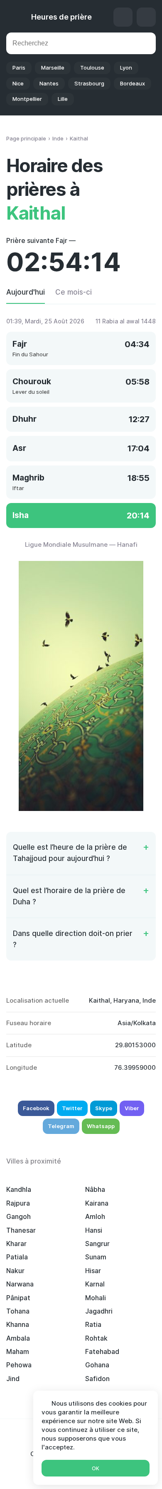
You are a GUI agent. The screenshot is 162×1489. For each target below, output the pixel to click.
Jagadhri (99, 1311)
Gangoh (18, 1216)
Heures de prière (61, 17)
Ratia (93, 1324)
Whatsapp (101, 1126)
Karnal (95, 1284)
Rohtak (96, 1338)
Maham (17, 1351)
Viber (132, 1108)
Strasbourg (89, 83)
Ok (95, 1468)
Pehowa (19, 1365)
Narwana (20, 1284)
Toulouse (92, 67)
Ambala (18, 1338)
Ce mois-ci (73, 292)
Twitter (72, 1108)
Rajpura (18, 1203)
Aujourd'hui (25, 292)
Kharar (16, 1243)
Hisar (93, 1270)
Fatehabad (102, 1351)
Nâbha (95, 1189)
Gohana (97, 1365)
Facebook (36, 1108)
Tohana (17, 1311)
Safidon (97, 1378)
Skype (103, 1108)
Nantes (49, 83)
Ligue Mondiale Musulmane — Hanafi (81, 544)
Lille (63, 98)
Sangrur (97, 1243)
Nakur (15, 1270)
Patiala (17, 1257)
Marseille (52, 67)
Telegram (61, 1126)
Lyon (126, 67)
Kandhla (18, 1189)
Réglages (146, 17)
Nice (18, 83)
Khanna (17, 1324)
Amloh (95, 1216)
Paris (18, 67)
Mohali (95, 1298)
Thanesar (21, 1230)
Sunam (95, 1257)
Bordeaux (132, 83)
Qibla (123, 17)
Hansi (93, 1230)
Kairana (96, 1203)
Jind (13, 1378)
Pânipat (18, 1298)
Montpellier (27, 98)
